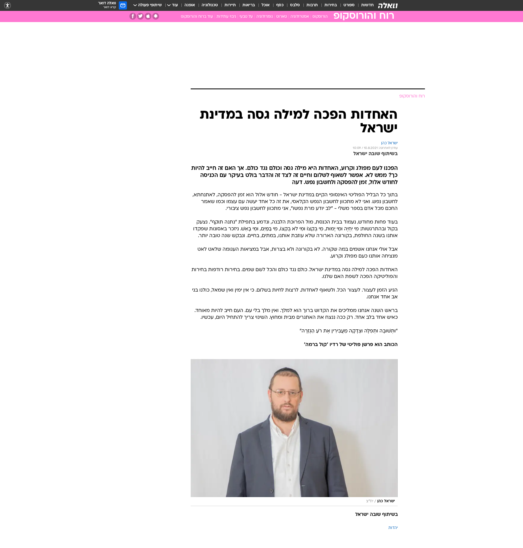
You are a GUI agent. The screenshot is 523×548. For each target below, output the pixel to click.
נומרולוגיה (264, 17)
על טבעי (246, 17)
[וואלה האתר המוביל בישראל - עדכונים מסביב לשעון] (388, 5)
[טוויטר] (140, 16)
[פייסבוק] (132, 16)
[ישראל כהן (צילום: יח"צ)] (294, 432)
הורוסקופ (320, 17)
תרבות (312, 5)
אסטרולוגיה (299, 17)
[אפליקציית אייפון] (148, 16)
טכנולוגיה (210, 5)
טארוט (281, 17)
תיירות (230, 5)
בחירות (330, 5)
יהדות (393, 528)
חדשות (367, 5)
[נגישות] (7, 5)
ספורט (349, 5)
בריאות (248, 5)
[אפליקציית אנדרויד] (155, 16)
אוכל (266, 5)
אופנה (189, 5)
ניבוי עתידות (226, 17)
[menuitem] (364, 5)
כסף (280, 5)
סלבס (295, 5)
